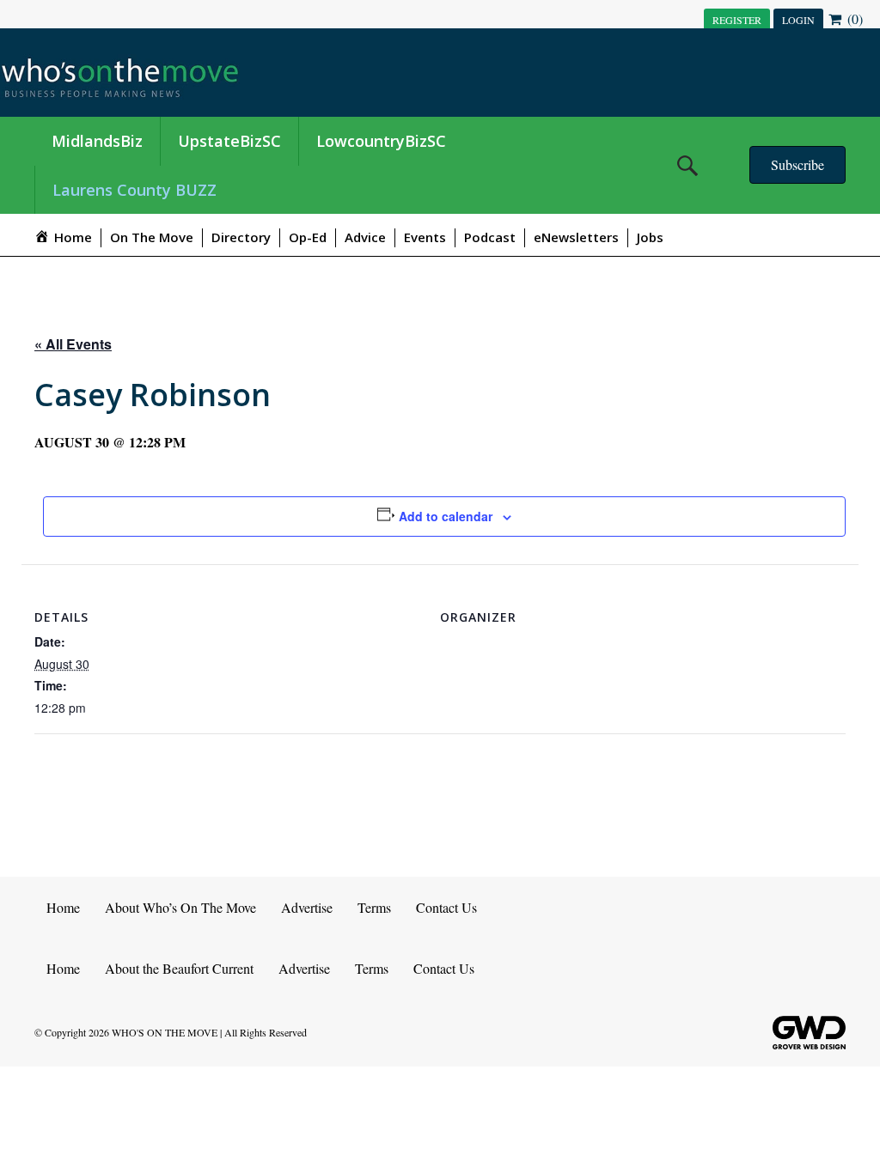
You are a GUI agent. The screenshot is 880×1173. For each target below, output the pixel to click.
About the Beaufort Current (179, 968)
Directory (241, 237)
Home (63, 907)
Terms (374, 907)
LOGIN (798, 20)
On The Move (151, 237)
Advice (365, 237)
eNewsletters (576, 237)
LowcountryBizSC (381, 141)
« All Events (73, 344)
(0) (853, 18)
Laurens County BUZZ (134, 189)
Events (425, 237)
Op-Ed (308, 237)
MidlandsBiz (97, 141)
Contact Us (446, 907)
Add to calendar (445, 516)
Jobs (650, 237)
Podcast (490, 237)
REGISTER (736, 20)
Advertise (307, 907)
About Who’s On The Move (180, 907)
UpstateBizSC (229, 141)
